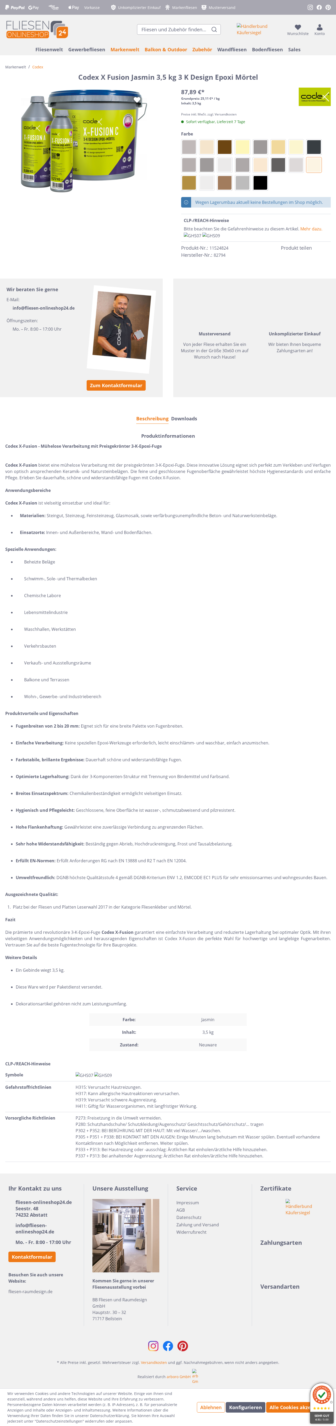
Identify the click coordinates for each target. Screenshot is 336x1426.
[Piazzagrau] (189, 147)
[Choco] (225, 147)
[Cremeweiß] (296, 147)
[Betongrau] (260, 147)
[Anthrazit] (278, 165)
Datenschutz (188, 1217)
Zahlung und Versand (197, 1225)
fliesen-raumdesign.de (30, 1291)
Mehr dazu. (311, 229)
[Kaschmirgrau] (296, 165)
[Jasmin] (314, 165)
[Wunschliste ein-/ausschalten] (137, 100)
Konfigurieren (245, 1407)
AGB (180, 1210)
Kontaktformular (32, 1257)
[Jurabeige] (260, 165)
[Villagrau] (207, 165)
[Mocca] (189, 183)
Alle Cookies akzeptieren (299, 1407)
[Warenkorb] (329, 29)
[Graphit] (314, 147)
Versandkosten (154, 1362)
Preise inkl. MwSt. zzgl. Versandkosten (209, 114)
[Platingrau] (242, 165)
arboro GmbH (179, 1376)
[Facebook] (318, 248)
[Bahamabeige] (207, 147)
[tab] (152, 418)
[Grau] (242, 183)
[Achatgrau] (189, 165)
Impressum (187, 1203)
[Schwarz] (260, 183)
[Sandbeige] (278, 147)
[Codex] (315, 97)
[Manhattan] (225, 165)
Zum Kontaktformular (116, 385)
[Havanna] (225, 183)
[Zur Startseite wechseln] (36, 29)
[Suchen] (214, 29)
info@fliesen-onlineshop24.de (44, 308)
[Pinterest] (327, 248)
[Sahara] (242, 147)
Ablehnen (211, 1407)
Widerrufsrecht (191, 1232)
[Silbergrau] (207, 183)
